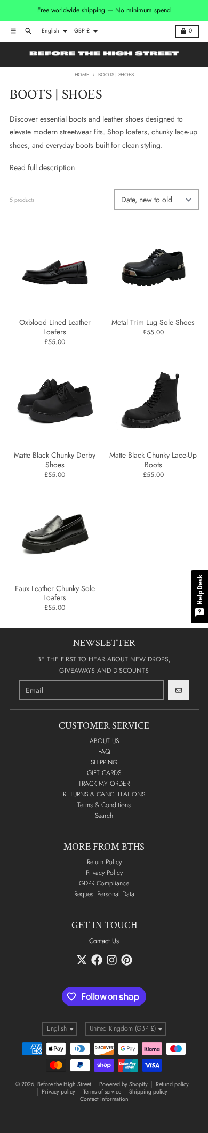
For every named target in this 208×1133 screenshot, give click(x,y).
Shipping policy (148, 1092)
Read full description (42, 167)
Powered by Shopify (123, 1084)
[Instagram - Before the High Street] (111, 960)
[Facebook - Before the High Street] (96, 960)
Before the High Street (64, 1084)
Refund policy (172, 1084)
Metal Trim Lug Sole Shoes (153, 323)
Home (82, 74)
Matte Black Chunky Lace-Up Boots (153, 460)
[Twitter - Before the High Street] (81, 960)
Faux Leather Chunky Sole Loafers (55, 593)
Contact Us (104, 941)
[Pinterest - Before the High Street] (126, 960)
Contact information (104, 1099)
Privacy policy (58, 1092)
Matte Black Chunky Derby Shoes (54, 460)
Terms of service (102, 1092)
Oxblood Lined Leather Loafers (55, 327)
